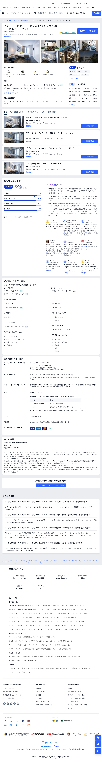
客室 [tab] (5, 112)
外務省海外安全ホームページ (12, 695)
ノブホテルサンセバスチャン (79, 613)
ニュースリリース (41, 691)
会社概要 (38, 688)
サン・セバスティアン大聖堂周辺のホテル (22, 637)
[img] (22, 51)
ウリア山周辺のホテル (64, 649)
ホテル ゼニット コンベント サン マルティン (72, 609)
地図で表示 (72, 105)
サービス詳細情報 (8, 698)
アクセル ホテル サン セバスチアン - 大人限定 (50, 605)
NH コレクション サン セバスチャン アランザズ (24, 629)
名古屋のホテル (65, 668)
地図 (87, 7)
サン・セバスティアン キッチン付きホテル (68, 656)
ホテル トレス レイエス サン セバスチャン (22, 621)
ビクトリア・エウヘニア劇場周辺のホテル (59, 641)
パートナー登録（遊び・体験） (78, 705)
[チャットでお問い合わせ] (98, 751)
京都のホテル (76, 668)
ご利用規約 (39, 698)
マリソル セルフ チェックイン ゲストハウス (70, 621)
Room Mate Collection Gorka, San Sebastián (22, 609)
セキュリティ (72, 708)
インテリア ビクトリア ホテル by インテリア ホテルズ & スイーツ (61, 629)
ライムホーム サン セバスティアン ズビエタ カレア (69, 625)
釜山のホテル (86, 668)
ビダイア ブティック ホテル (46, 621)
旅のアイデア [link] (78, 7)
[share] (98, 744)
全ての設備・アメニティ (11, 93)
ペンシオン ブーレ (42, 613)
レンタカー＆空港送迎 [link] (62, 7)
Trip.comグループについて (44, 705)
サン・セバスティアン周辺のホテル (20, 645)
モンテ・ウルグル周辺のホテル (42, 645)
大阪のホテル (34, 668)
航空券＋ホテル (27, 7)
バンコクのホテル (14, 672)
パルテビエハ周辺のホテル (62, 645)
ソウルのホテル (14, 668)
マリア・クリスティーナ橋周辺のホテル (21, 649)
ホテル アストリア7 (15, 617)
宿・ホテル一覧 (73, 701)
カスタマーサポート (9, 688)
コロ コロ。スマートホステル (47, 609)
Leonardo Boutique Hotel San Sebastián (21, 605)
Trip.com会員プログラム (75, 691)
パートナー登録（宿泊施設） (77, 698)
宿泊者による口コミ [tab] (17, 112)
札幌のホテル (54, 668)
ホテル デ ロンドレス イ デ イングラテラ (22, 613)
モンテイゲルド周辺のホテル (46, 637)
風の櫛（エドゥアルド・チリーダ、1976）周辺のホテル (26, 641)
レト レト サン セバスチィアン (59, 613)
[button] (74, 3)
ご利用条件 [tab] (52, 112)
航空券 (16, 7)
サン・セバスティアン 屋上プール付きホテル (23, 660)
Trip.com (5, 562)
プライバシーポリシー (43, 701)
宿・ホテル (7, 7)
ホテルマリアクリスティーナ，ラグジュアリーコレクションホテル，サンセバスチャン (50, 617)
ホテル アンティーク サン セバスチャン (21, 625)
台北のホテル (26, 672)
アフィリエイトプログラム (76, 695)
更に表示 (7, 103)
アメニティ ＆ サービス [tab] (36, 112)
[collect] (98, 738)
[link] (61, 3)
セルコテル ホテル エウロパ (75, 605)
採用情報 (38, 695)
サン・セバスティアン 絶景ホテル (19, 656)
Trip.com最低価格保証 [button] (69, 32)
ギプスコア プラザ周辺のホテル (46, 649)
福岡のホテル (44, 668)
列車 (38, 7)
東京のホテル (24, 668)
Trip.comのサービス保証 (10, 691)
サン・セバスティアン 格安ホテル (42, 656)
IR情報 (70, 688)
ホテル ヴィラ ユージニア (44, 625)
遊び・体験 (47, 7)
